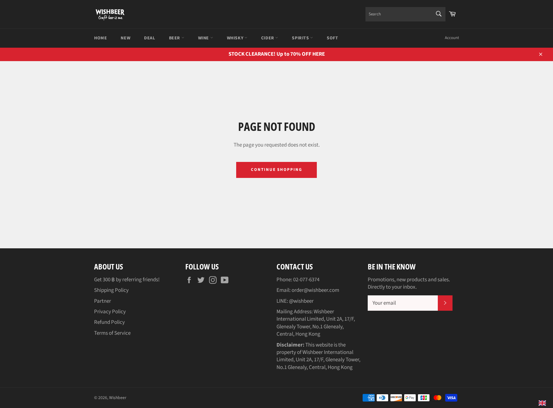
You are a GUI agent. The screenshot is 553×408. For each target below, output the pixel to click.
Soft (332, 38)
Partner (102, 301)
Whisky (235, 38)
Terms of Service (112, 333)
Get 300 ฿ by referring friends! (127, 280)
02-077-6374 (306, 280)
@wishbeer (301, 301)
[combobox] (405, 14)
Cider (268, 38)
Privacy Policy (110, 312)
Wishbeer (117, 398)
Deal (149, 38)
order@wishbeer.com (315, 290)
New (125, 38)
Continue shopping (276, 169)
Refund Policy (109, 322)
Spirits (301, 38)
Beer (175, 38)
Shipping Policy (111, 290)
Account (452, 38)
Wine (204, 38)
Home (100, 38)
